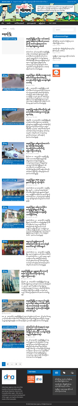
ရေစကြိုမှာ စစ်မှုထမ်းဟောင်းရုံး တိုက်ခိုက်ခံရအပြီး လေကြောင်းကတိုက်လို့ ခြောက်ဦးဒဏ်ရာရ (38, 147)
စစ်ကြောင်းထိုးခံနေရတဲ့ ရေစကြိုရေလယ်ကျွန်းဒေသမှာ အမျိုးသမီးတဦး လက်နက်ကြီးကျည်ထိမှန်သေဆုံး (38, 331)
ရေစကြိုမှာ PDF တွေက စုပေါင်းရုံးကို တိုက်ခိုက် (35, 181)
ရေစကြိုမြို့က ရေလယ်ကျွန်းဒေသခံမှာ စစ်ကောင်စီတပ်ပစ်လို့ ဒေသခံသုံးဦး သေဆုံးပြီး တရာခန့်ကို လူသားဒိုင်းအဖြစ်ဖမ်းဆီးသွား (38, 305)
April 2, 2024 (31, 85)
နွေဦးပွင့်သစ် (42, 23)
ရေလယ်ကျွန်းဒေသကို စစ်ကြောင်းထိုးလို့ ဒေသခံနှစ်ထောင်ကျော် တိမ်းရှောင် (37, 244)
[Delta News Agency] (39, 20)
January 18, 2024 (32, 117)
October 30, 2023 (32, 185)
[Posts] (56, 372)
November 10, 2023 (33, 153)
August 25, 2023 (27, 279)
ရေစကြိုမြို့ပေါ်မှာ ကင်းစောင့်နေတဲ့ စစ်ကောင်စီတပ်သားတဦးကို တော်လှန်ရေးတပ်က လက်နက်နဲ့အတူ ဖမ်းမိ (38, 42)
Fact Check (52, 23)
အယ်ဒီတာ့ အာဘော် (19, 23)
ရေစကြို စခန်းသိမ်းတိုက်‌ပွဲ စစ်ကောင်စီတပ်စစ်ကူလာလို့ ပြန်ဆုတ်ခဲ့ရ (38, 112)
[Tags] (64, 372)
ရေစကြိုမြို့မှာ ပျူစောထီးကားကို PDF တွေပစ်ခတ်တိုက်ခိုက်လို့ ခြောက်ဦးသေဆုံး (34, 273)
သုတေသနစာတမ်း (31, 23)
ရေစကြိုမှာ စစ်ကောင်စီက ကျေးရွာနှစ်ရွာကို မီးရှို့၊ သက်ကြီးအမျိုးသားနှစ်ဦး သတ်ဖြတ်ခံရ (36, 211)
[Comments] (72, 372)
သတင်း (8, 23)
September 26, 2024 (33, 49)
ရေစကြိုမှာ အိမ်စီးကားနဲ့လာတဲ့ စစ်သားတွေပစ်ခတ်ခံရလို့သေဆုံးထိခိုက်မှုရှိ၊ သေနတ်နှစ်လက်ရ (38, 79)
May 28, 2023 (7, 313)
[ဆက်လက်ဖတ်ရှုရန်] (36, 69)
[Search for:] (64, 29)
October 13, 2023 (32, 249)
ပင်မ (2, 23)
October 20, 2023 (32, 217)
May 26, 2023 (31, 337)
